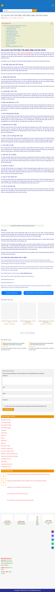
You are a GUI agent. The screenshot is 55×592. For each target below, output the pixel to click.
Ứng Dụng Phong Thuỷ (6, 464)
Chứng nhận (4, 432)
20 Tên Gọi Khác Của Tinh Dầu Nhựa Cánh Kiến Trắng (20, 500)
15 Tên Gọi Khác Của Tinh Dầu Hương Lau (17, 493)
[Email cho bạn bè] (29, 333)
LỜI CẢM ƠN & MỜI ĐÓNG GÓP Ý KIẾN (14, 46)
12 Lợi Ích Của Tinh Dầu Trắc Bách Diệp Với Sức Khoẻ (14, 25)
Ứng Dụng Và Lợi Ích (6, 466)
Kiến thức (3, 443)
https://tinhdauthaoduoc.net (7, 282)
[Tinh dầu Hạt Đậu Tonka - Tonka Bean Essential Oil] (46, 310)
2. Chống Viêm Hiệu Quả (10, 28)
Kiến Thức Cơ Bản (5, 445)
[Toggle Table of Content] (51, 24)
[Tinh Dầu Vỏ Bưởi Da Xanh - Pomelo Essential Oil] (27, 310)
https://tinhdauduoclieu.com (7, 279)
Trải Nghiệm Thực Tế (6, 458)
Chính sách (3, 430)
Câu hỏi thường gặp (6, 427)
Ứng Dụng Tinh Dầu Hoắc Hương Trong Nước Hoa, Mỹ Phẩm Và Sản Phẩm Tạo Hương (13, 344)
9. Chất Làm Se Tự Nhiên (11, 38)
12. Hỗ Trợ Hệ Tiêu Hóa (10, 43)
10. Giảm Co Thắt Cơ (10, 40)
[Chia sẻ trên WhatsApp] (21, 333)
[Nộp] (34, 10)
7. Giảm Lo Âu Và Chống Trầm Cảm (13, 35)
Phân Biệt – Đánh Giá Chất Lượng (9, 453)
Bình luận (5, 375)
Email (4, 393)
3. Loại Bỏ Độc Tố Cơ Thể (11, 30)
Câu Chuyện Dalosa (6, 422)
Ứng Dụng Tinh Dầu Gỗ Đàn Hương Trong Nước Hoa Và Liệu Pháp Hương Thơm (41, 344)
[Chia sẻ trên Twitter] (26, 333)
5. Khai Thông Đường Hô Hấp (11, 33)
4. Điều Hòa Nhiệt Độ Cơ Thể (11, 31)
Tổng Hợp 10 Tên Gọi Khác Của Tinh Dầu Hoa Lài (19, 487)
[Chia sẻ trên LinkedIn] (33, 333)
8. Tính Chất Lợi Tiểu (10, 37)
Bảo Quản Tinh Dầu (5, 419)
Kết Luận (7, 44)
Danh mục (3, 435)
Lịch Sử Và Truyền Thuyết (7, 451)
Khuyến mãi (4, 440)
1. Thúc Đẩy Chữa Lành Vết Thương (13, 27)
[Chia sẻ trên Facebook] (24, 333)
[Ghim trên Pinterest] (31, 333)
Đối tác (2, 438)
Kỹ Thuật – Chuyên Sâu (6, 448)
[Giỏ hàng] (53, 5)
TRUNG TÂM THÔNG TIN (11, 292)
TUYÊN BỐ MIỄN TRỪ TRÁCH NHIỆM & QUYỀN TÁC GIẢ (38, 292)
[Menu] (2, 5)
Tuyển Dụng (4, 461)
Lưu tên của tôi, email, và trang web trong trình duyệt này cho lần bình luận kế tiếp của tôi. (26, 406)
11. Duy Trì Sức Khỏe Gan (11, 41)
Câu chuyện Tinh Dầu (6, 425)
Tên (4, 387)
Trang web (5, 399)
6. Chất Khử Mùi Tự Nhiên (11, 34)
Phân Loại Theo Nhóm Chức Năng (9, 456)
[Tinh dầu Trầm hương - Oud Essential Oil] (9, 310)
